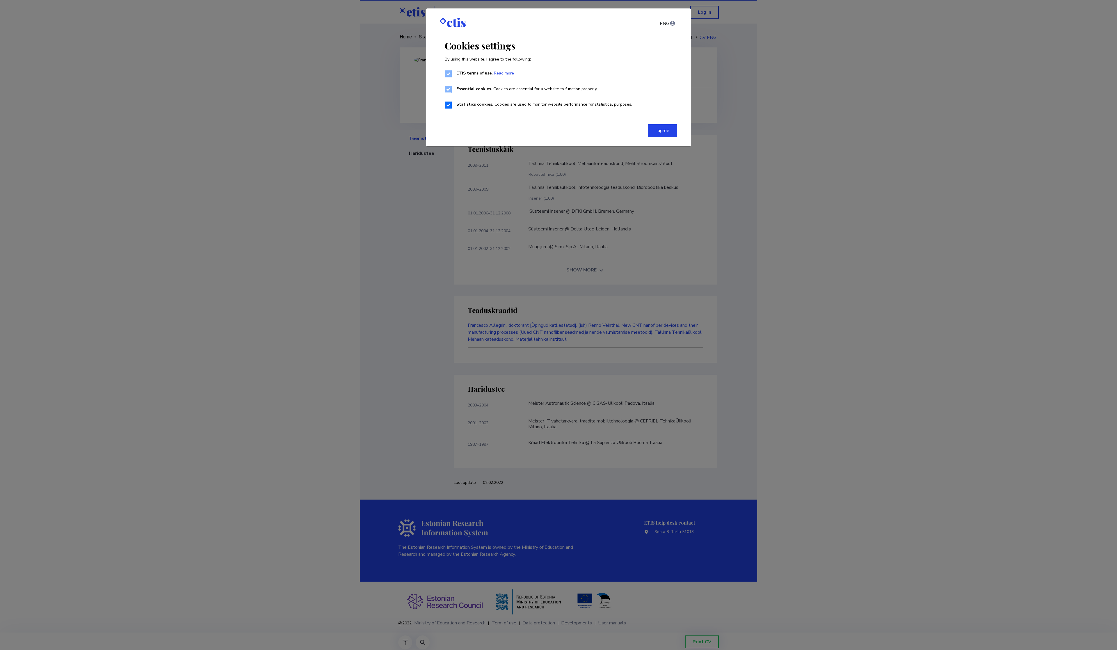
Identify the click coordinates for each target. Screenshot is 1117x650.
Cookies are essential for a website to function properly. (526, 89)
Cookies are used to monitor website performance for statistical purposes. (544, 104)
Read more (504, 73)
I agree (662, 130)
